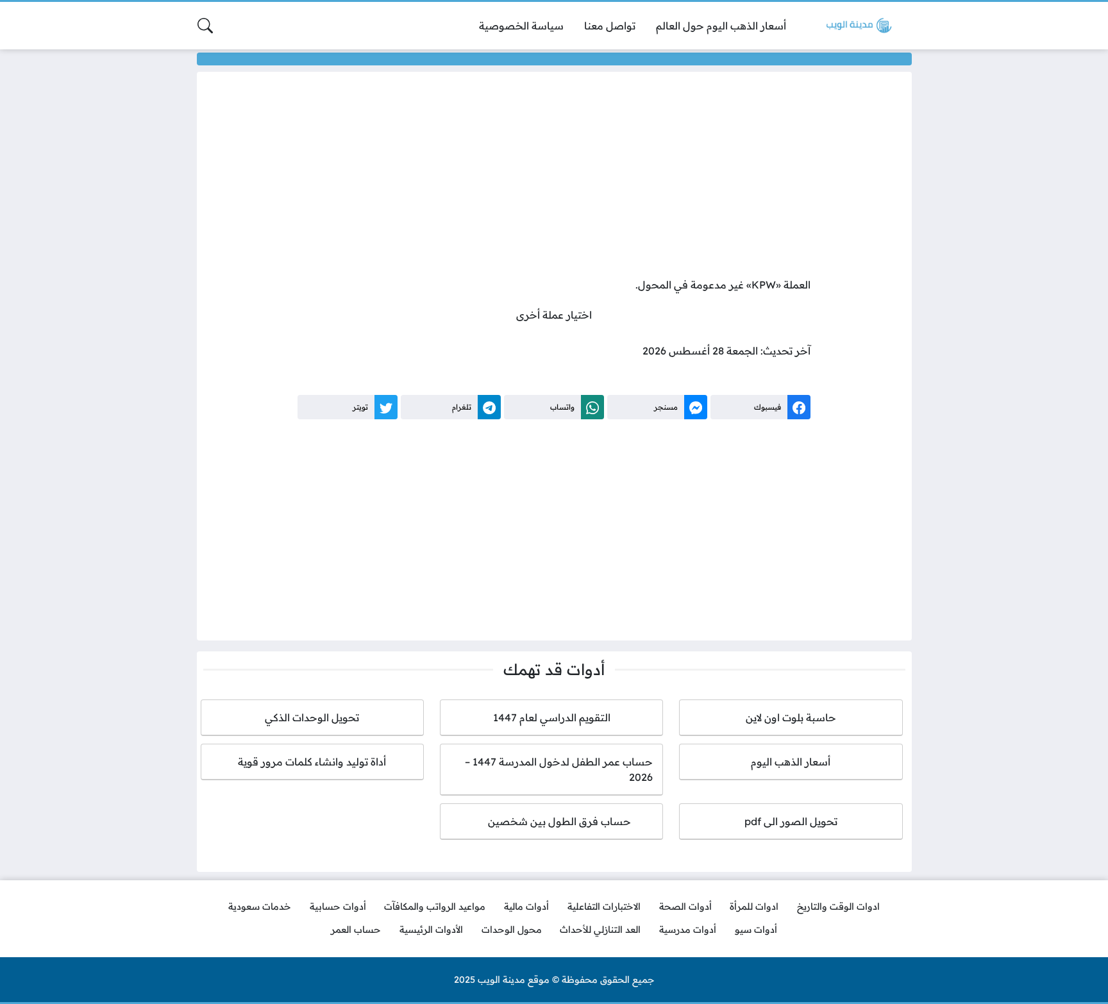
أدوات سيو (756, 929)
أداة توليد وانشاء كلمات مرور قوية (312, 761)
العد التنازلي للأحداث (600, 929)
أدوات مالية (526, 906)
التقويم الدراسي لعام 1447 (551, 717)
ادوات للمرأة (754, 906)
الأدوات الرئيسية (431, 929)
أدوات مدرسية (687, 929)
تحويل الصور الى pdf (790, 821)
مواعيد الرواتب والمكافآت (434, 906)
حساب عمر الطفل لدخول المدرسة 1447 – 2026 (559, 769)
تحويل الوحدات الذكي (312, 717)
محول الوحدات (512, 929)
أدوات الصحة (685, 906)
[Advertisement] (554, 177)
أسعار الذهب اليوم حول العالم (721, 25)
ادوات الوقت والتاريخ (838, 906)
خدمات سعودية (259, 906)
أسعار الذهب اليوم (790, 761)
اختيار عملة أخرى (554, 314)
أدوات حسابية (338, 906)
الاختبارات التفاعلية (604, 906)
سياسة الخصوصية (521, 25)
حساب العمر (356, 929)
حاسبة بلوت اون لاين (791, 717)
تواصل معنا (609, 25)
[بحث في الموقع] (205, 25)
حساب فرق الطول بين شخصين (552, 821)
